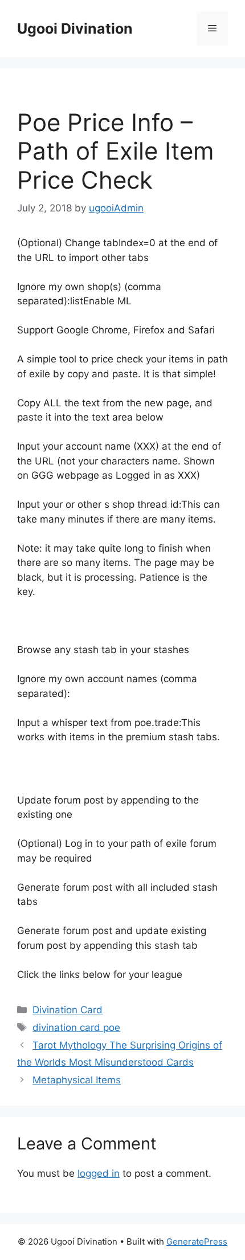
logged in (98, 1173)
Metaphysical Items (76, 1080)
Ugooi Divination (75, 28)
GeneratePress (196, 1241)
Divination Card (67, 1010)
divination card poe (76, 1027)
